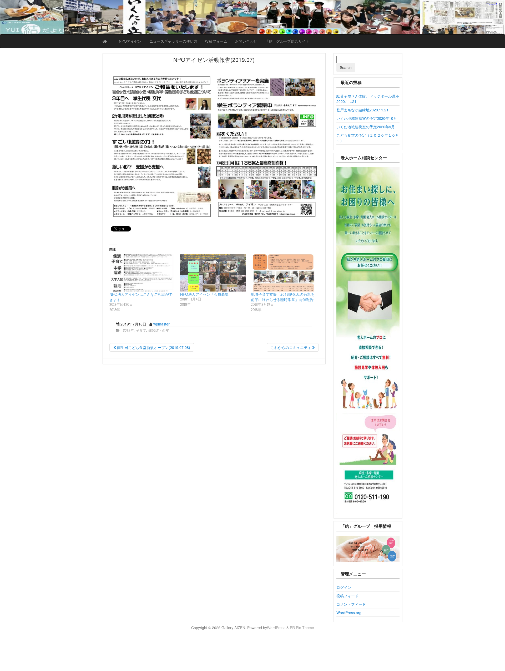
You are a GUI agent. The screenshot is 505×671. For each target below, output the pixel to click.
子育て (141, 330)
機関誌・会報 (158, 330)
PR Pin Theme (302, 627)
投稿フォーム (216, 41)
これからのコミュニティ (291, 347)
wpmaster (161, 324)
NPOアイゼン (130, 41)
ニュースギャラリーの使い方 (173, 41)
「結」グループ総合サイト (287, 41)
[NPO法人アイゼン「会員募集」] (213, 273)
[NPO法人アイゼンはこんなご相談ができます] (142, 273)
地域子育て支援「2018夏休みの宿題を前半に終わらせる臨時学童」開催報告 (283, 297)
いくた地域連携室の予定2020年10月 (366, 118)
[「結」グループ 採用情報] (368, 549)
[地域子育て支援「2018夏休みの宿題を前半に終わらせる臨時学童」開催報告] (283, 273)
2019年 (128, 330)
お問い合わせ (246, 41)
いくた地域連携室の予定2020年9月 (365, 126)
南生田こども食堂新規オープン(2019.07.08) (153, 347)
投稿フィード (347, 595)
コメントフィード (351, 604)
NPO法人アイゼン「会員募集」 (206, 294)
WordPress (276, 627)
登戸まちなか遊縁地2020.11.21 (362, 109)
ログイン (343, 587)
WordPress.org (348, 612)
